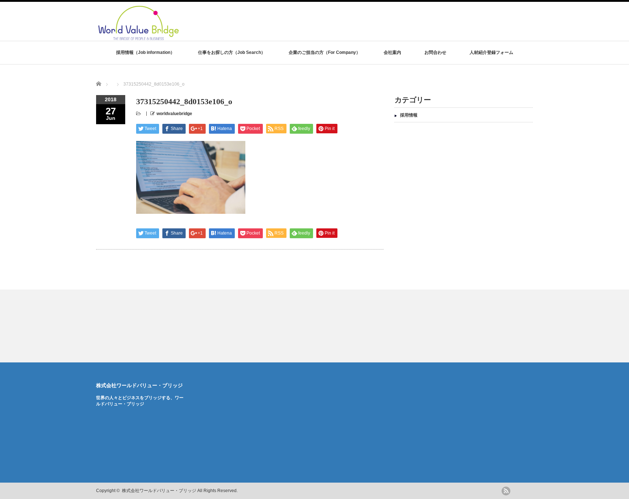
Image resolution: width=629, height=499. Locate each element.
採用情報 (409, 115)
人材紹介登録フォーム (491, 52)
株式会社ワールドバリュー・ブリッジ (139, 385)
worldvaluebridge (174, 113)
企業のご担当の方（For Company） (324, 52)
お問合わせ (435, 52)
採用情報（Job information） (145, 52)
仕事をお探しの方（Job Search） (231, 52)
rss (506, 491)
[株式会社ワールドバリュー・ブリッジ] (187, 37)
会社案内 (392, 52)
